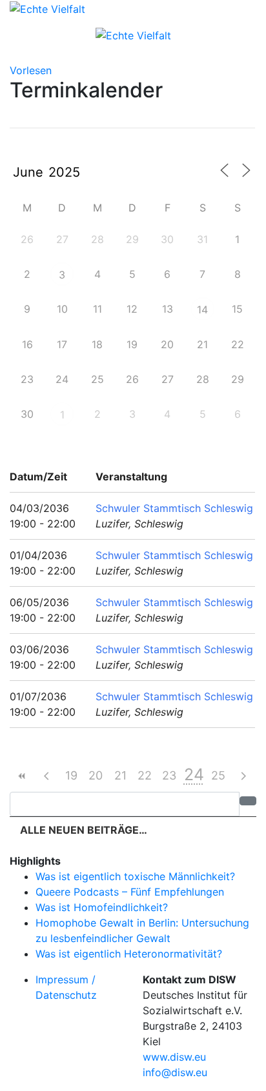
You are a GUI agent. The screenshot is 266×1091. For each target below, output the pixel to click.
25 (218, 775)
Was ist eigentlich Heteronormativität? (129, 953)
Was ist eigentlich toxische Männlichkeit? (135, 876)
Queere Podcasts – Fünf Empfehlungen (130, 891)
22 (145, 775)
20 (95, 775)
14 (202, 309)
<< (22, 776)
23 (169, 775)
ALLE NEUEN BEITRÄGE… (82, 829)
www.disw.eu (174, 1056)
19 (71, 775)
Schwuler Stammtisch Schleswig (174, 508)
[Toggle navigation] (133, 53)
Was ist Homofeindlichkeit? (102, 907)
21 (120, 775)
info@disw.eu (175, 1072)
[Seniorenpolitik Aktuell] (47, 7)
